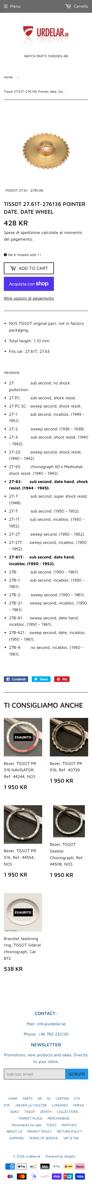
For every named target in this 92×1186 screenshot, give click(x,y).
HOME (13, 1098)
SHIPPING (16, 1138)
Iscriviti (76, 1074)
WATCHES (69, 1125)
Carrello (80, 6)
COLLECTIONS (67, 1111)
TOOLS (51, 1125)
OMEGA (78, 1105)
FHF (7, 1105)
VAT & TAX (71, 1138)
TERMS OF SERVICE (43, 1138)
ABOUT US (14, 1131)
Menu (15, 6)
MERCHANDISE (59, 1118)
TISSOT (29, 1111)
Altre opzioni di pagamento (29, 298)
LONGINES (60, 1105)
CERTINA (62, 1098)
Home (8, 77)
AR (40, 1098)
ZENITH (46, 1111)
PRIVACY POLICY (39, 1131)
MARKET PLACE (30, 1118)
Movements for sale (26, 1125)
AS (49, 1098)
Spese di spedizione (22, 232)
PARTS (27, 1098)
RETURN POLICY (69, 1131)
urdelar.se (33, 1156)
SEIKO (14, 1111)
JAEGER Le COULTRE (31, 1105)
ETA (77, 1098)
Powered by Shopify (60, 1156)
